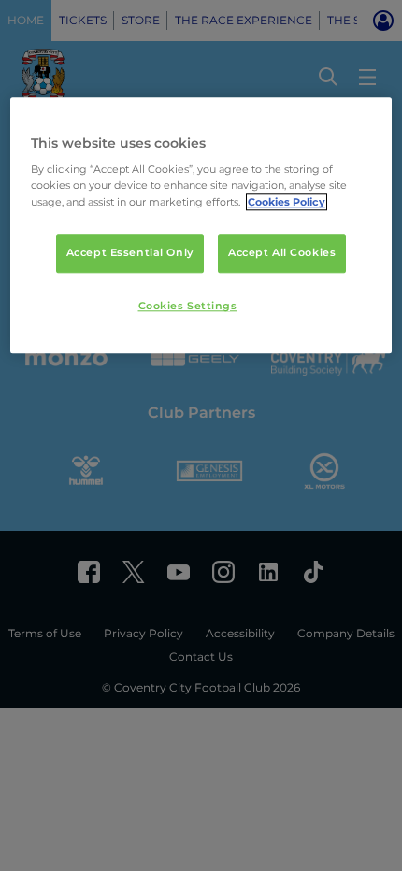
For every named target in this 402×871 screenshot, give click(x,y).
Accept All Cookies (282, 252)
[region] (201, 225)
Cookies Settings (187, 305)
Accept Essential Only (130, 252)
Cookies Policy (286, 201)
